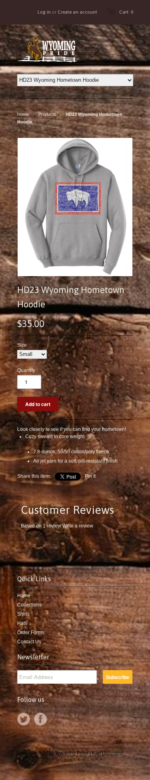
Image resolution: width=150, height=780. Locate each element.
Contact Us (29, 642)
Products (47, 114)
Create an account (77, 12)
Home (23, 595)
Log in (44, 12)
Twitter (23, 719)
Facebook (40, 719)
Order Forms (30, 632)
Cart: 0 (126, 12)
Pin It (90, 476)
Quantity (26, 370)
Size (22, 345)
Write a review (77, 526)
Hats (22, 623)
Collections (29, 605)
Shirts (23, 614)
